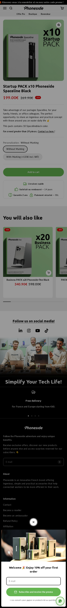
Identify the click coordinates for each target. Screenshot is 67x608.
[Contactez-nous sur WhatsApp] (60, 601)
